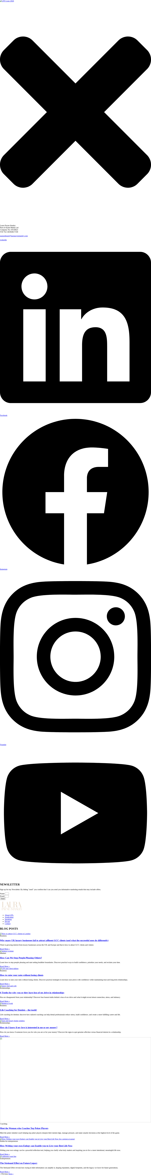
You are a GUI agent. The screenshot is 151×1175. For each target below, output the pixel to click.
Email (2, 896)
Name (2, 894)
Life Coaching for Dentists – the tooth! (18, 1010)
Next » (10, 1174)
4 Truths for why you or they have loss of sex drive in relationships (32, 992)
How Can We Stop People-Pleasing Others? (21, 958)
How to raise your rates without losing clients (21, 975)
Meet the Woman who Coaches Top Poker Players (24, 1128)
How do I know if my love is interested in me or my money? (28, 1027)
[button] (75, 221)
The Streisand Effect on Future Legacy (18, 1163)
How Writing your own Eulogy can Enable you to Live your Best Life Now (36, 1146)
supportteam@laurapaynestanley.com (14, 236)
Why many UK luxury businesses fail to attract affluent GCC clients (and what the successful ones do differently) (54, 940)
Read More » (5, 949)
